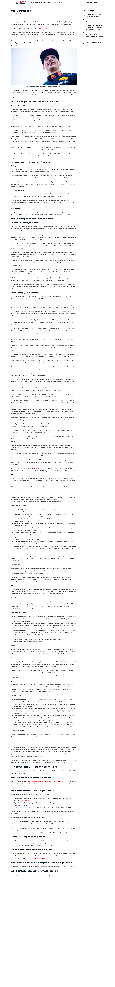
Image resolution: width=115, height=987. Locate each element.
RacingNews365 (28, 800)
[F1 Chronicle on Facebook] (91, 2)
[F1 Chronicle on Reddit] (88, 2)
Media (21, 13)
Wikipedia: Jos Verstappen (40, 858)
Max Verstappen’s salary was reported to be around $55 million (44, 781)
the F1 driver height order (45, 28)
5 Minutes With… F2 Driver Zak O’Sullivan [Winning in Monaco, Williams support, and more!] (94, 27)
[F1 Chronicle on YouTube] (96, 2)
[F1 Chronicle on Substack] (94, 2)
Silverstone (36, 468)
